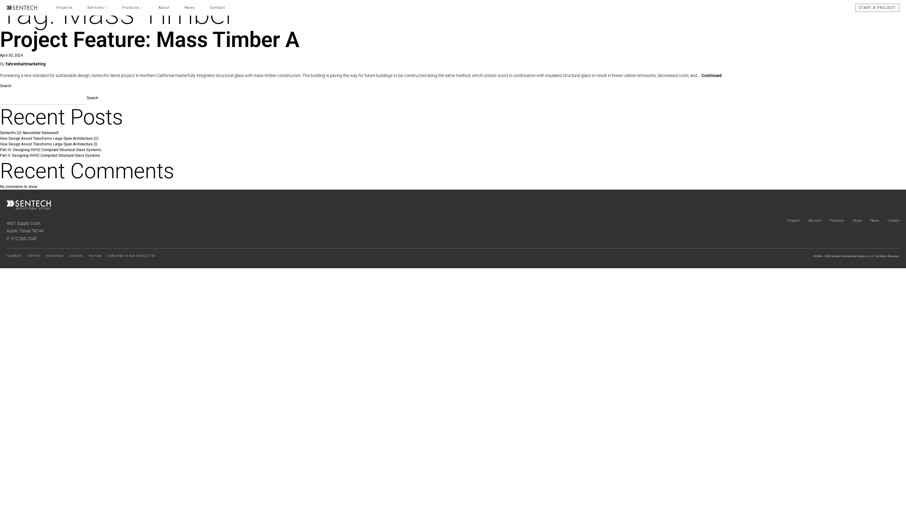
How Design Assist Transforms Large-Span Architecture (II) (49, 138)
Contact (217, 7)
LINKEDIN (76, 256)
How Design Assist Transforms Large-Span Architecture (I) (48, 144)
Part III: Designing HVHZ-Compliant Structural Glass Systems (50, 150)
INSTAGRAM (54, 256)
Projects (64, 7)
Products (132, 7)
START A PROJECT (877, 7)
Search (5, 86)
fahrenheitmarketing (26, 63)
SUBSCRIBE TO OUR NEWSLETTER (131, 256)
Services (97, 7)
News (190, 7)
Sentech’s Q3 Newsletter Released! (29, 133)
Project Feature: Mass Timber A (149, 39)
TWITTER (33, 256)
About (164, 7)
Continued (711, 75)
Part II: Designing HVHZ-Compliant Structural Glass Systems (50, 155)
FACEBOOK (14, 256)
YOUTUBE (95, 256)
